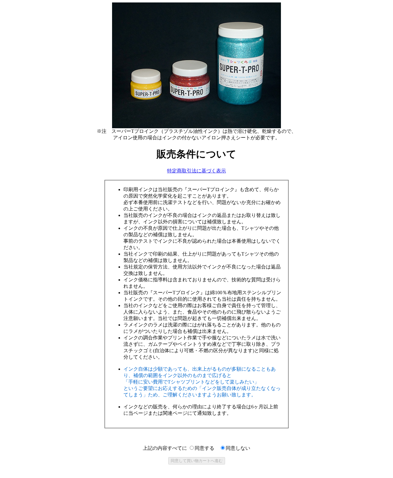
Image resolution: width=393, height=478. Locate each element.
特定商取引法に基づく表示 (196, 170)
